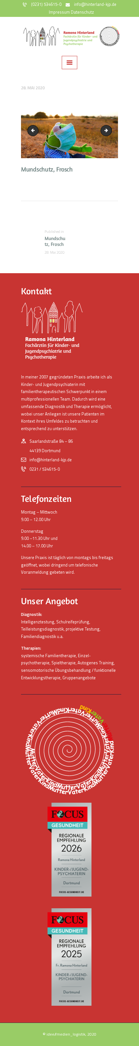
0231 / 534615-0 (44, 469)
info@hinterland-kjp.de (50, 459)
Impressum (59, 12)
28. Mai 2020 (33, 87)
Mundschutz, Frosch (109, 130)
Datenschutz (82, 12)
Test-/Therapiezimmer (34, 130)
